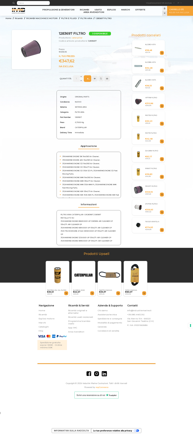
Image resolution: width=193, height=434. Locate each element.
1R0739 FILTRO (151, 115)
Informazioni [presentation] (89, 204)
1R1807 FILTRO (151, 168)
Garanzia (102, 326)
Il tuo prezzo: (67, 56)
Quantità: (66, 78)
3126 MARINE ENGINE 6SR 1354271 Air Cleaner (81, 191)
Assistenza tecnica (107, 314)
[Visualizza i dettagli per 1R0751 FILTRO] (138, 136)
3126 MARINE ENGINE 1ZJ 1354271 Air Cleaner (80, 167)
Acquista (89, 78)
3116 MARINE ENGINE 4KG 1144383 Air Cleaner (81, 160)
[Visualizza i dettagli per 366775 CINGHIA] (109, 275)
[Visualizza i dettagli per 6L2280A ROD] (83, 275)
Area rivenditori (76, 331)
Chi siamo (103, 310)
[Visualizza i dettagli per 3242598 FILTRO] (138, 154)
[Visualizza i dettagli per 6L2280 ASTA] (138, 83)
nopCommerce (102, 387)
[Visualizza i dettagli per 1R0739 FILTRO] (138, 118)
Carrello (179, 11)
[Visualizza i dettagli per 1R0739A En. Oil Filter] (57, 275)
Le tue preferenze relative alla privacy (112, 430)
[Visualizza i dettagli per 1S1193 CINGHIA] (135, 275)
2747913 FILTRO (151, 204)
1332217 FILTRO (151, 186)
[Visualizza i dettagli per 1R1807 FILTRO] (138, 172)
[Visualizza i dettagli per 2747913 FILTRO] (138, 207)
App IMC (72, 327)
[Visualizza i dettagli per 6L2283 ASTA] (138, 47)
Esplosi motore (46, 318)
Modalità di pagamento (110, 322)
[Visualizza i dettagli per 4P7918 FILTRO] (138, 101)
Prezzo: (62, 49)
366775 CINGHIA (105, 290)
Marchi (42, 322)
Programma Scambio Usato (79, 322)
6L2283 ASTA (150, 44)
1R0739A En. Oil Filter (56, 290)
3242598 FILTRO (151, 151)
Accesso (166, 8)
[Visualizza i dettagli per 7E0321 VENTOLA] (138, 225)
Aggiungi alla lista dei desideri (95, 78)
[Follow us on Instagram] (96, 374)
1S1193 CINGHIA (131, 290)
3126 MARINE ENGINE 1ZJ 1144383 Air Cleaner (80, 164)
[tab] (88, 205)
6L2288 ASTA (150, 62)
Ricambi (43, 314)
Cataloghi (44, 326)
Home (42, 310)
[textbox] (33, 3)
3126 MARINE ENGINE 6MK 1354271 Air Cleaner (81, 181)
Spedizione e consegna (110, 318)
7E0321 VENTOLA (152, 222)
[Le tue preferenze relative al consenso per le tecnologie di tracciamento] (190, 325)
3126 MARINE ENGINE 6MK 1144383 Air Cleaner (81, 177)
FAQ (41, 331)
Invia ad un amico (107, 78)
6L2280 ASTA (150, 80)
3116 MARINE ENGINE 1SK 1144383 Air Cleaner (80, 156)
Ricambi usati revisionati (80, 317)
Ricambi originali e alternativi (77, 311)
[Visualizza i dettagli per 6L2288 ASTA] (138, 66)
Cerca (13, 3)
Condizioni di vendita (108, 331)
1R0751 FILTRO (151, 133)
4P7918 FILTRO (151, 98)
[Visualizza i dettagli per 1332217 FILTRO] (138, 190)
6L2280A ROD (79, 290)
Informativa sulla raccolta (71, 430)
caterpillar (77, 37)
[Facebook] (89, 374)
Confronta (101, 78)
